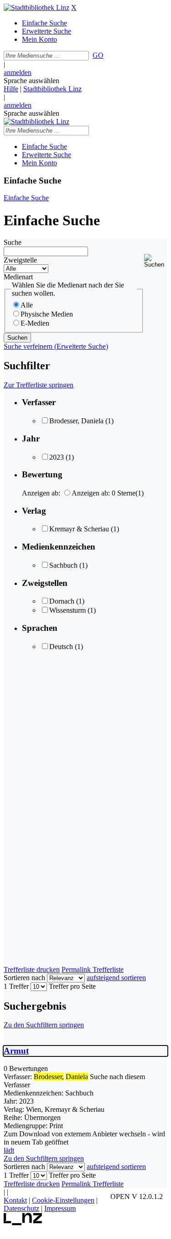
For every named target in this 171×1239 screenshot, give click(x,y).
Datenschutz (21, 1208)
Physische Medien (47, 314)
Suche (12, 242)
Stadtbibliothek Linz (52, 89)
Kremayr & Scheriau (79, 529)
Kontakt (15, 1200)
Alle (27, 305)
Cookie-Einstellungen (63, 1200)
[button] (155, 261)
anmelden (17, 72)
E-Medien (35, 323)
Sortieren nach (24, 977)
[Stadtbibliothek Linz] (36, 7)
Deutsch (61, 646)
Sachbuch (63, 565)
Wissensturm (67, 610)
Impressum (60, 1208)
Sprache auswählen (31, 80)
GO (98, 55)
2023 (56, 457)
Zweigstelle (20, 260)
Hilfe (11, 89)
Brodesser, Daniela (76, 421)
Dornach (61, 601)
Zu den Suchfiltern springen (44, 1025)
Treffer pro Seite (72, 986)
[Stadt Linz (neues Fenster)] (23, 1223)
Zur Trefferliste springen (38, 385)
